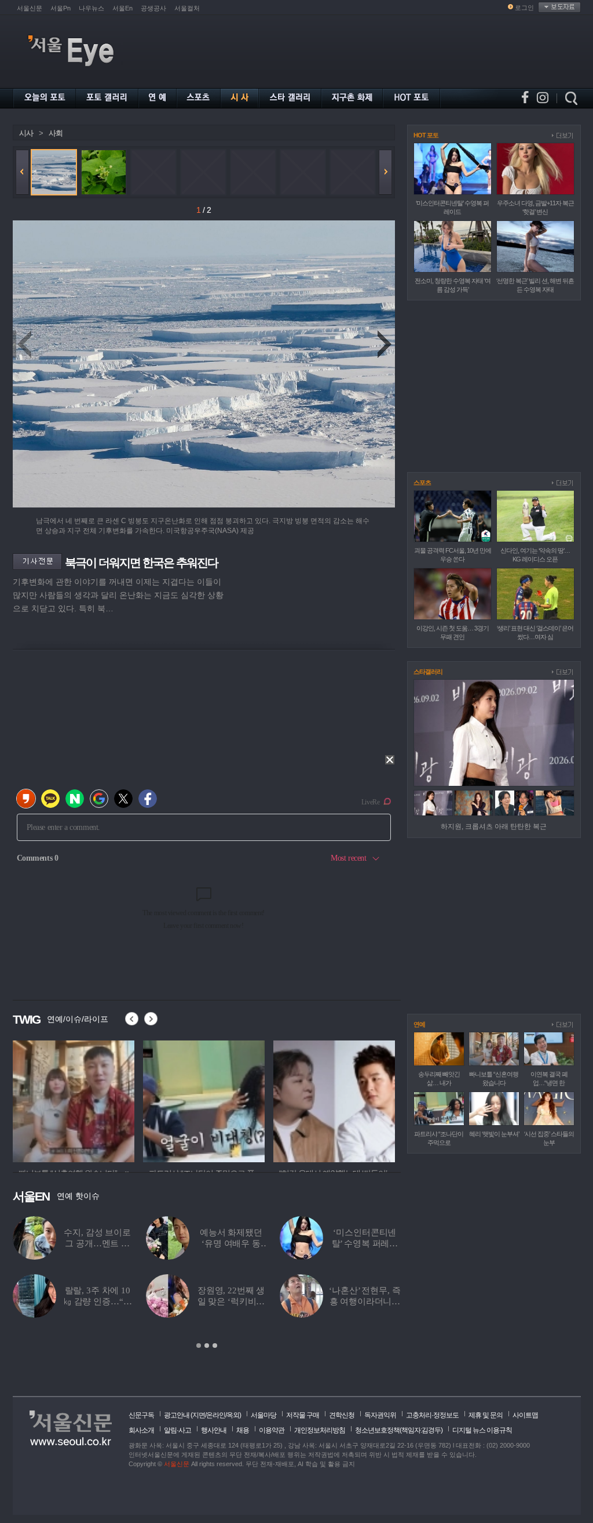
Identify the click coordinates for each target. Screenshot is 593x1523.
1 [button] (198, 1345)
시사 (26, 133)
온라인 (215, 1415)
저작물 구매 (302, 1415)
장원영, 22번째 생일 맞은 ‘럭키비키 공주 (231, 1301)
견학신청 (341, 1415)
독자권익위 (380, 1415)
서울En (122, 8)
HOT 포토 (425, 135)
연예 (419, 1024)
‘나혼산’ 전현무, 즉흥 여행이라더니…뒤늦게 (364, 1301)
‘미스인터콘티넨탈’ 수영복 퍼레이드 (365, 1243)
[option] (73, 1099)
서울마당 (263, 1415)
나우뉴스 (91, 8)
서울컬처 (187, 8)
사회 (56, 133)
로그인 (524, 7)
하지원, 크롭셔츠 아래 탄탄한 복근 (494, 826)
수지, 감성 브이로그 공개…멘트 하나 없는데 (97, 1243)
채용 (242, 1430)
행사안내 (213, 1430)
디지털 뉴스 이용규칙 (482, 1430)
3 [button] (215, 1345)
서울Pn (60, 8)
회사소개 (141, 1430)
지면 (198, 1415)
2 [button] (206, 1345)
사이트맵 (525, 1415)
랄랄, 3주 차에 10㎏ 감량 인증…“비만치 (97, 1301)
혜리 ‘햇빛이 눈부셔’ (494, 1133)
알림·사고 (177, 1430)
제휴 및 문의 (485, 1415)
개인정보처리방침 (319, 1430)
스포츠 (422, 482)
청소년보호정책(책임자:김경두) (398, 1430)
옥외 (232, 1415)
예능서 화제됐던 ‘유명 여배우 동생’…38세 (231, 1243)
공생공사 (153, 8)
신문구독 (141, 1415)
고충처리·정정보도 (432, 1415)
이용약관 (271, 1430)
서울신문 (29, 8)
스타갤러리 (427, 671)
